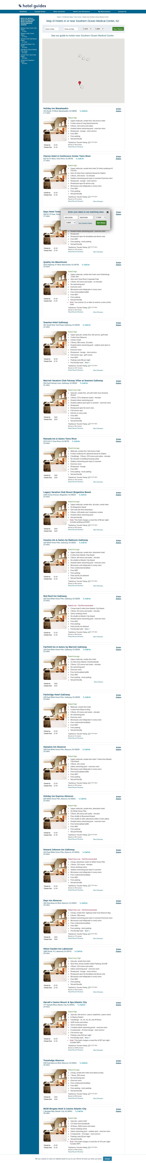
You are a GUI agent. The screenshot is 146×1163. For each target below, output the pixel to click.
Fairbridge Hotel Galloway (56, 695)
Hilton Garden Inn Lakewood (57, 949)
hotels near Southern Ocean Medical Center (91, 35)
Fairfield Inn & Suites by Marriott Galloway (65, 647)
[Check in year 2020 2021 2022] (47, 32)
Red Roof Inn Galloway (55, 596)
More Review (98, 682)
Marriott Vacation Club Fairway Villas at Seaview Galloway (73, 380)
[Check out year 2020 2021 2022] (67, 32)
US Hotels (23, 11)
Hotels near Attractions (81, 11)
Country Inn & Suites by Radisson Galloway (65, 540)
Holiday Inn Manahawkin (55, 108)
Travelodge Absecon (53, 1060)
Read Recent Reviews (75, 147)
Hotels (59, 17)
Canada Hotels (40, 11)
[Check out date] (71, 29)
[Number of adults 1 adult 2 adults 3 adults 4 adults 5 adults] (99, 29)
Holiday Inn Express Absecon (58, 796)
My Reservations (104, 11)
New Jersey (77, 17)
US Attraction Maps (67, 17)
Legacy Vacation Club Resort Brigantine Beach (67, 492)
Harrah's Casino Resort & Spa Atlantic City (65, 1002)
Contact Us (122, 11)
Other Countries (59, 11)
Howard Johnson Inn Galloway (59, 850)
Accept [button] (107, 1159)
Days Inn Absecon (52, 900)
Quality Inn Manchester (55, 262)
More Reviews (98, 201)
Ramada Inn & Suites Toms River (60, 439)
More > (87, 363)
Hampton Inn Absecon (54, 747)
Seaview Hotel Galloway (55, 322)
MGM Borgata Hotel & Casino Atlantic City (64, 1109)
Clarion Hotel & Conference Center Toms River (67, 156)
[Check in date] (51, 29)
